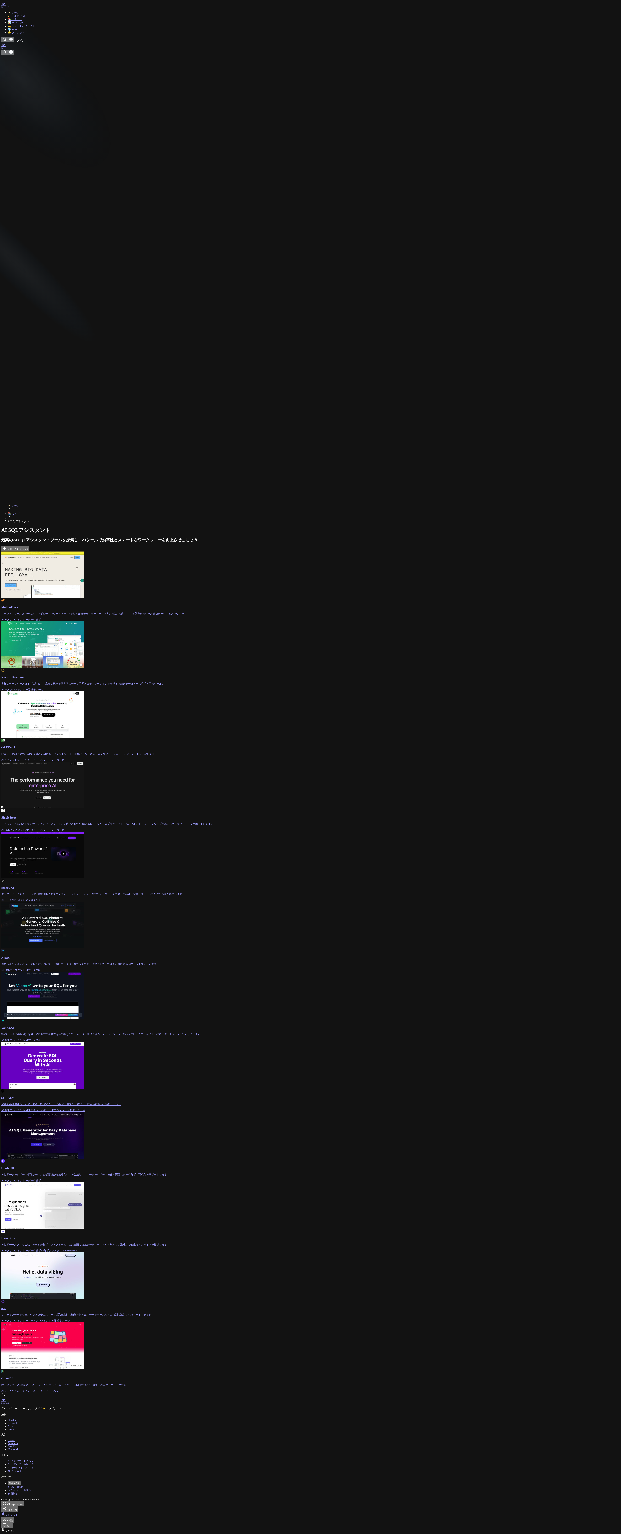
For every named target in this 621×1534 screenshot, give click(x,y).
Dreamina (13, 1443)
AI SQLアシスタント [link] (20, 521)
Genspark (13, 1423)
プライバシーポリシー (21, 1490)
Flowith (12, 1420)
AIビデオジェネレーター (22, 1464)
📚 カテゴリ (15, 513)
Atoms (11, 1440)
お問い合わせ (15, 1486)
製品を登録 (14, 1483)
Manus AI (13, 1449)
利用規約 (13, 1493)
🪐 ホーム (13, 505)
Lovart (11, 1429)
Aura (10, 1426)
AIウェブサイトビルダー (22, 1460)
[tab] (7, 548)
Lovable (12, 1446)
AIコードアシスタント (21, 1467)
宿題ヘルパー (15, 1471)
